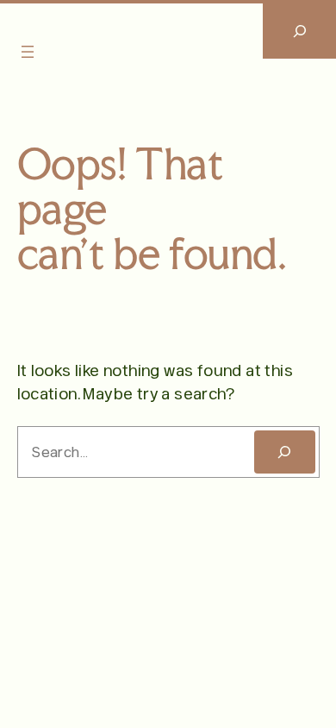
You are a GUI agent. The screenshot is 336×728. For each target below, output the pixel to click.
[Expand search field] (299, 30)
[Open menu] (27, 51)
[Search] (284, 451)
